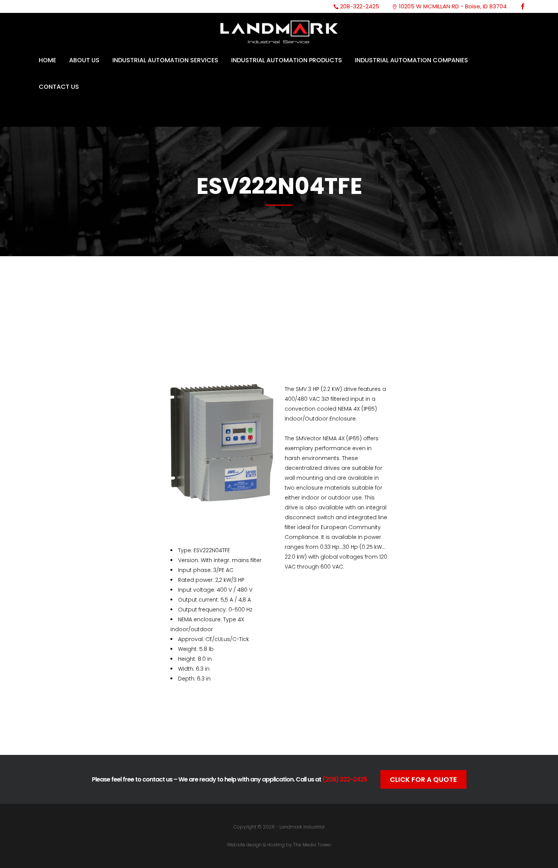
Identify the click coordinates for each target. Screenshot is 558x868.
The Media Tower (312, 844)
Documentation (235, 728)
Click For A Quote (423, 779)
